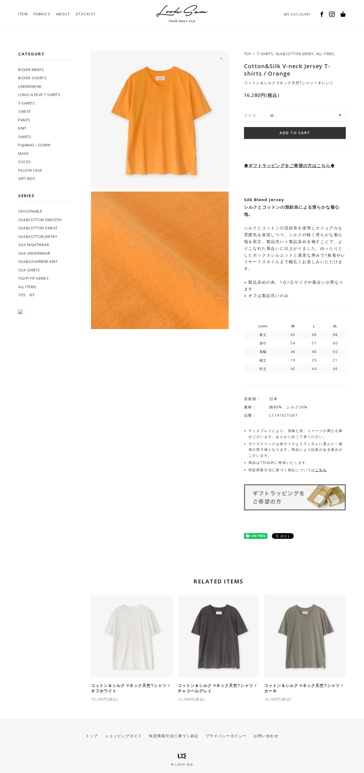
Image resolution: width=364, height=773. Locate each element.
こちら (321, 469)
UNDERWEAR (30, 86)
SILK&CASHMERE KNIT (38, 261)
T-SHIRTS (265, 53)
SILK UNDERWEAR (34, 253)
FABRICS (42, 13)
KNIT (22, 128)
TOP (247, 53)
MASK (23, 153)
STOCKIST (86, 13)
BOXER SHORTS (32, 77)
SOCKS (24, 161)
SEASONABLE (30, 211)
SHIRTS (24, 136)
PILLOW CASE (30, 170)
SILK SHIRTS (29, 270)
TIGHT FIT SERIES (33, 278)
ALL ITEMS (325, 53)
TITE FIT (26, 295)
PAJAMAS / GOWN (34, 144)
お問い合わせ (266, 735)
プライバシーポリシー (226, 735)
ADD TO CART (295, 132)
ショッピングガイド (123, 735)
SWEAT (24, 111)
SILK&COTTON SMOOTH (39, 219)
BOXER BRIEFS (31, 69)
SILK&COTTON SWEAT (38, 227)
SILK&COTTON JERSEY (295, 53)
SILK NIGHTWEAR (33, 244)
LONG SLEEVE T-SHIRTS (39, 94)
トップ (92, 735)
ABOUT (63, 13)
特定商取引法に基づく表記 (173, 735)
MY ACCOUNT (297, 14)
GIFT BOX (26, 178)
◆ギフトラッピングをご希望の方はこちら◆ (289, 165)
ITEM (23, 13)
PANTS (24, 119)
